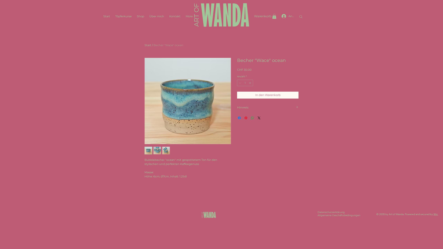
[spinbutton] (245, 83)
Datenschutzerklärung (331, 212)
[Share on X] (259, 118)
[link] (274, 16)
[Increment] (250, 83)
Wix (435, 214)
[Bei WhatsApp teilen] (252, 118)
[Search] (301, 16)
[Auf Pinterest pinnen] (246, 118)
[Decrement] (240, 83)
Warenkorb (262, 16)
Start (147, 45)
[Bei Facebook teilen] (239, 118)
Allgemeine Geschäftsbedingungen (339, 215)
